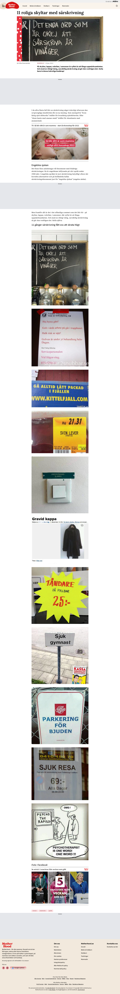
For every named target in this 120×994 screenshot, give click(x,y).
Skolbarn (46, 6)
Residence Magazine (79, 979)
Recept (72, 979)
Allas (67, 979)
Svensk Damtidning (50, 979)
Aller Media (52, 990)
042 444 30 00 (51, 988)
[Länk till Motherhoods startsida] (11, 6)
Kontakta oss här (112, 947)
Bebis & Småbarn (35, 6)
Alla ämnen (57, 953)
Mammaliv (65, 6)
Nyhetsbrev (57, 950)
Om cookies (57, 956)
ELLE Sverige (40, 984)
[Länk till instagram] (7, 967)
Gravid (25, 6)
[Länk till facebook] (3, 967)
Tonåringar (55, 6)
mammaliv (40, 63)
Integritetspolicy (59, 962)
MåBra (63, 979)
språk (50, 911)
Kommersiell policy (60, 969)
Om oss (56, 947)
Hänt (43, 979)
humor (35, 911)
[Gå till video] (86, 126)
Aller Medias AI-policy (61, 966)
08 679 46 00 (81, 990)
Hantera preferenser (60, 959)
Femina (59, 979)
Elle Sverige (38, 979)
